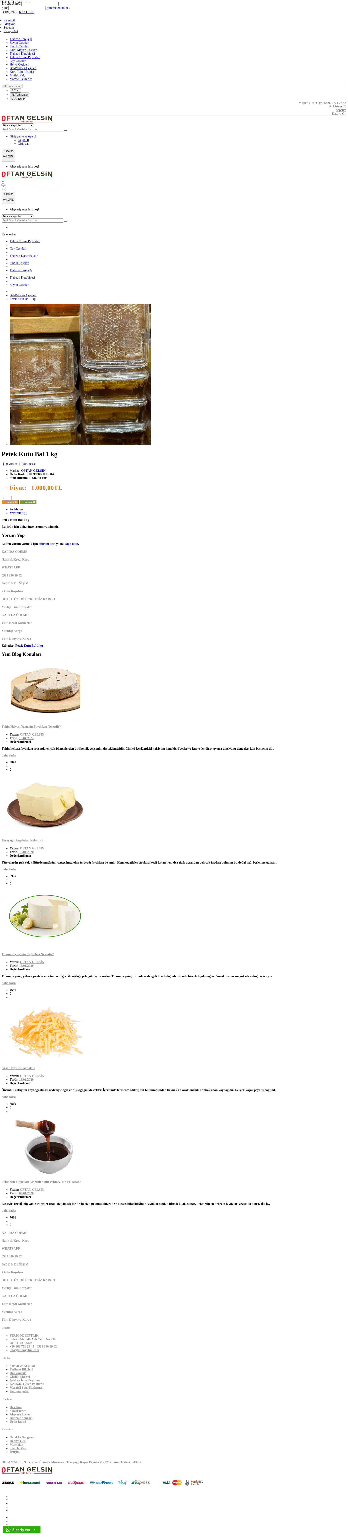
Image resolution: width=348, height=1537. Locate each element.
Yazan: (14, 734)
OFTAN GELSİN (33, 470)
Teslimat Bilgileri (21, 1369)
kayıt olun (71, 543)
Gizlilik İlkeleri (20, 1376)
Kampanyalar (19, 1391)
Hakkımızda (18, 1373)
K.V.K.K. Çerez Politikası (27, 1384)
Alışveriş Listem (20, 1414)
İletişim (15, 1452)
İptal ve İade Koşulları (25, 1380)
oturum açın (47, 543)
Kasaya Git (11, 31)
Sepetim (9, 27)
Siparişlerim (18, 1410)
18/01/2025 (26, 738)
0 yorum (11, 463)
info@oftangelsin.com (24, 1350)
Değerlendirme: (20, 741)
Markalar (16, 1444)
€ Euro (15, 90)
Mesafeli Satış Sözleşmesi (26, 1387)
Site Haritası (18, 1448)
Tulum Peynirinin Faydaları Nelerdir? (28, 954)
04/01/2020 (26, 1193)
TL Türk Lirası (19, 94)
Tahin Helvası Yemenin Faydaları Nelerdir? (31, 726)
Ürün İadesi (18, 1421)
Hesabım (16, 1407)
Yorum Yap (29, 463)
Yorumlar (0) (18, 513)
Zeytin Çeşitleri (19, 42)
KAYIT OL (26, 12)
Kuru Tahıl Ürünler (22, 71)
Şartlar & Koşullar (22, 1365)
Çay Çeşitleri (18, 60)
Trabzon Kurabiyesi (22, 53)
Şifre (5, 7)
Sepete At (10, 502)
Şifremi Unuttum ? (58, 7)
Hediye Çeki (18, 1441)
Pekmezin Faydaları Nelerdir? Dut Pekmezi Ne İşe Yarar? (41, 1181)
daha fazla (9, 755)
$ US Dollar (18, 98)
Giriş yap (9, 24)
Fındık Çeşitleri (19, 46)
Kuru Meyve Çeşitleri (23, 50)
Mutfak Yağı (17, 75)
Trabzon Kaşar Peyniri (24, 255)
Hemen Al (28, 502)
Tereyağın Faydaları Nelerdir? (22, 840)
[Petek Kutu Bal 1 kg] (80, 444)
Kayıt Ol (9, 20)
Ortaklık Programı (22, 1437)
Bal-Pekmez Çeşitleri (23, 68)
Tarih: (14, 738)
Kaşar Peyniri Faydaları (18, 1068)
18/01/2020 (26, 852)
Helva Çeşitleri (19, 64)
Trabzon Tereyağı (21, 39)
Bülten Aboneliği (21, 1418)
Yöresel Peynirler (21, 79)
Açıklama (16, 509)
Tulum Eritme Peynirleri (25, 57)
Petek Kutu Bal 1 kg (23, 299)
